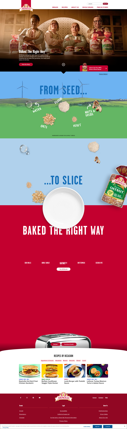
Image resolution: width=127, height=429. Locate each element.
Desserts (72, 361)
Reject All (97, 426)
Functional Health (69, 344)
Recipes (65, 7)
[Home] (26, 8)
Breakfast (58, 361)
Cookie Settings (86, 426)
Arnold (21, 411)
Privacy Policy (63, 421)
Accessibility (63, 411)
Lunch (84, 361)
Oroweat (21, 418)
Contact (101, 398)
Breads (55, 7)
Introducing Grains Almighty (29, 68)
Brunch (65, 361)
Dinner (78, 361)
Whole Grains (87, 7)
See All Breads (63, 269)
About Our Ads (103, 418)
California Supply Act (63, 414)
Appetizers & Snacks (47, 361)
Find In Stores (102, 7)
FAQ (106, 398)
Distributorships (103, 411)
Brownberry (22, 414)
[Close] (124, 426)
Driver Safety (104, 414)
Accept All (108, 426)
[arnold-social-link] (20, 397)
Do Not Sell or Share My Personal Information (63, 418)
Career (95, 398)
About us (75, 7)
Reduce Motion (103, 74)
